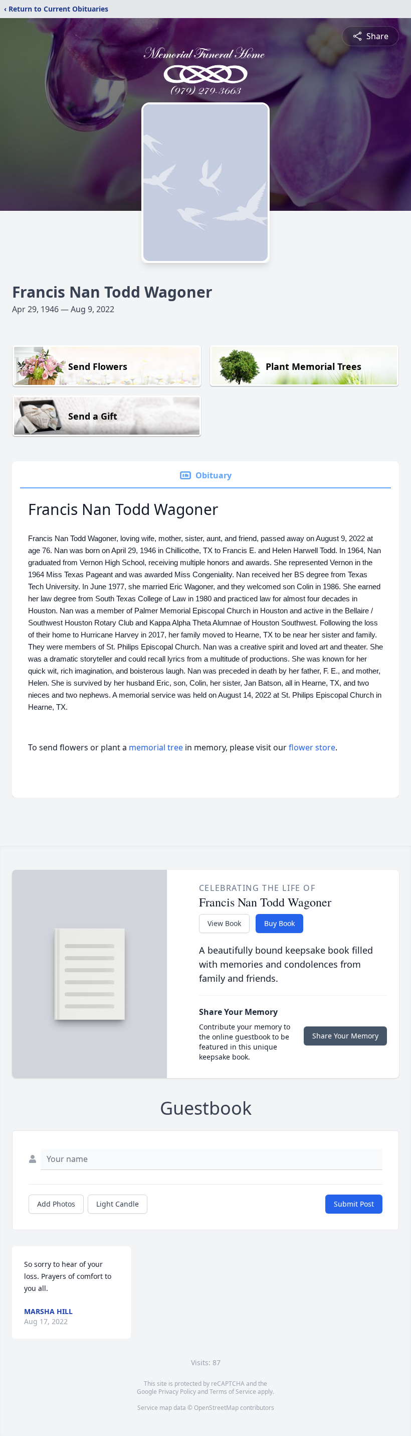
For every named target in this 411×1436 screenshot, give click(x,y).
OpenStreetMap (216, 1407)
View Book (224, 923)
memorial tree (156, 747)
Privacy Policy (177, 1391)
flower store (312, 747)
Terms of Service (233, 1391)
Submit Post (354, 1204)
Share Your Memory (345, 1035)
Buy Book (279, 923)
